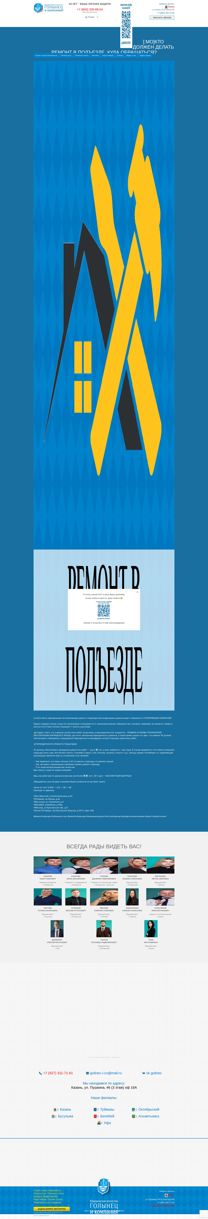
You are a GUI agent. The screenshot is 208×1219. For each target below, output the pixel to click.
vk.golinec (154, 1073)
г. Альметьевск (147, 1116)
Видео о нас (131, 55)
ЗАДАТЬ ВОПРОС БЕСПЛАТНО (52, 1209)
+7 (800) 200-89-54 (90, 9)
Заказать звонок (162, 17)
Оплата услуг (66, 55)
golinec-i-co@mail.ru (106, 1073)
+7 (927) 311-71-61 (165, 13)
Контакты (95, 55)
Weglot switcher (50, 1196)
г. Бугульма (64, 1116)
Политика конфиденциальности (41, 1215)
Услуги (59, 1199)
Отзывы (120, 55)
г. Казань (64, 1109)
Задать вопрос (145, 55)
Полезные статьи (81, 55)
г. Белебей (106, 1116)
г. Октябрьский (147, 1109)
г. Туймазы (105, 1109)
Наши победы (108, 55)
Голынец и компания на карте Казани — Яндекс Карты (104, 1057)
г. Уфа (106, 1123)
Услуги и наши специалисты (46, 55)
